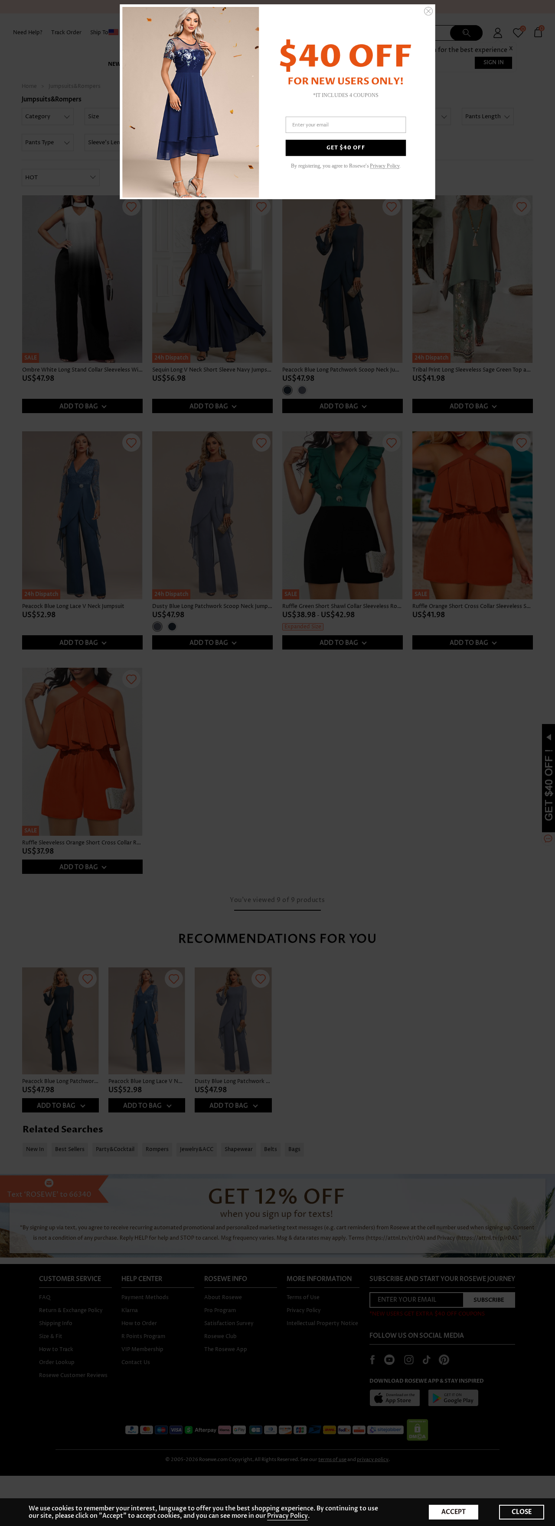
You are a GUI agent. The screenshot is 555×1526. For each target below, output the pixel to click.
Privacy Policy (287, 1516)
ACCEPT (453, 1512)
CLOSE (522, 1512)
